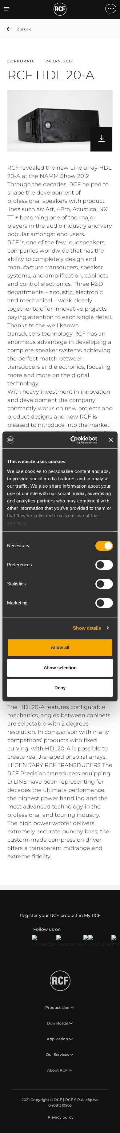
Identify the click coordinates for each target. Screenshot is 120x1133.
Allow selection (60, 667)
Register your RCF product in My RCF (60, 915)
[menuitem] (60, 1117)
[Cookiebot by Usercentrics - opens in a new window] (72, 440)
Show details (87, 628)
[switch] (104, 565)
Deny (60, 687)
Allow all (60, 647)
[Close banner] (111, 440)
